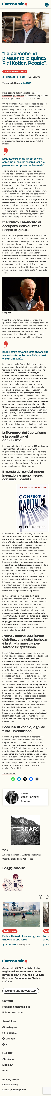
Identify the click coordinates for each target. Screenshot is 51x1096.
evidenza (26, 855)
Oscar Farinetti (15, 76)
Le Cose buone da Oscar (15, 71)
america (6, 855)
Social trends (10, 931)
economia (16, 855)
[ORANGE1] (25, 829)
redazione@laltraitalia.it (16, 1006)
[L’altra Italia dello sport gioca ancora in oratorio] (21, 914)
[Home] (14, 4)
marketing (36, 855)
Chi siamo (8, 1059)
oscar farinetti (9, 859)
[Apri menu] (47, 5)
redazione (12, 944)
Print (5, 1070)
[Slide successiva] (47, 897)
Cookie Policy (10, 1084)
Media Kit (7, 1064)
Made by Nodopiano (14, 1089)
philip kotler (22, 859)
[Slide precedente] (40, 897)
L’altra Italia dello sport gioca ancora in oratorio (21, 938)
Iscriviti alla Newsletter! (20, 990)
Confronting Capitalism (13, 95)
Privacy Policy (10, 1079)
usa (31, 859)
